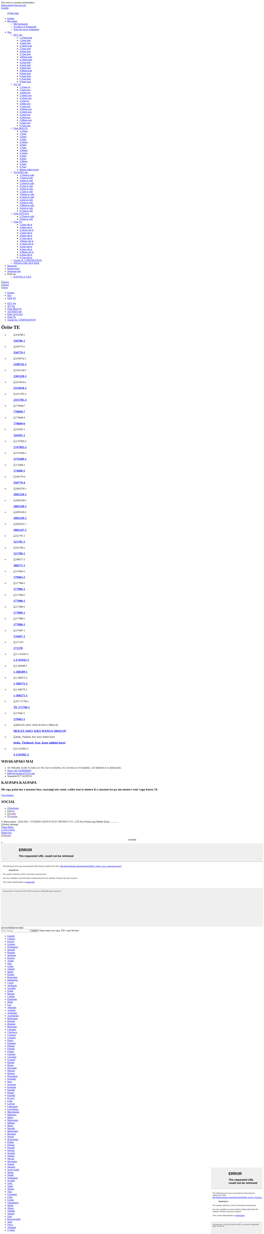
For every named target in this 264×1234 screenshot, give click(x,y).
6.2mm (23, 164)
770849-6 (19, 423)
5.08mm (24, 161)
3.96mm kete (26, 57)
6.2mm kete (25, 76)
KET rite (17, 35)
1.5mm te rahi (26, 178)
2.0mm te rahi (26, 180)
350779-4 (19, 482)
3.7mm (23, 147)
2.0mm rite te (26, 227)
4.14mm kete (26, 59)
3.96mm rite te (26, 241)
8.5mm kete (25, 81)
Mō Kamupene (20, 24)
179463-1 (19, 577)
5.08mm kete (26, 70)
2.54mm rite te (26, 230)
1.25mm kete (26, 37)
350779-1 (19, 352)
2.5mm (23, 139)
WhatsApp (6, 832)
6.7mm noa (25, 125)
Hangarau (12, 265)
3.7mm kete (25, 54)
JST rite (17, 84)
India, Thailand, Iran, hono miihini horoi (39, 742)
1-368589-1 (20, 671)
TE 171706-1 (21, 707)
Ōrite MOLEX (20, 128)
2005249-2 (20, 518)
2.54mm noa (26, 95)
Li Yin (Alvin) (8, 830)
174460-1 (19, 470)
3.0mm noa (25, 103)
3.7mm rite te (26, 238)
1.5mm (23, 134)
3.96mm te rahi (27, 194)
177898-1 (19, 624)
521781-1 (19, 541)
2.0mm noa (25, 92)
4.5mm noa (25, 117)
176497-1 (19, 636)
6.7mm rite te (26, 257)
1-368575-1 (20, 695)
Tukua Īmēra (7, 827)
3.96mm (24, 150)
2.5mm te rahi (26, 186)
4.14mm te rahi (27, 197)
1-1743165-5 (21, 660)
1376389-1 (20, 459)
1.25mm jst (25, 87)
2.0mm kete (25, 43)
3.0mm (23, 145)
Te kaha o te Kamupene (24, 26)
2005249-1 (20, 506)
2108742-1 (20, 364)
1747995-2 (20, 447)
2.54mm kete (26, 46)
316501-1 (19, 435)
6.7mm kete (25, 79)
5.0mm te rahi (26, 219)
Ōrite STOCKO (21, 213)
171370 (18, 648)
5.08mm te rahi (27, 205)
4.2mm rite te (26, 246)
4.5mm (23, 158)
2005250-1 (20, 494)
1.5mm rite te (26, 224)
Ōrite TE (17, 222)
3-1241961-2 (21, 754)
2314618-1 (20, 388)
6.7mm (23, 167)
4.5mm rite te (26, 249)
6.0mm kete (25, 73)
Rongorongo (13, 268)
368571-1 (19, 565)
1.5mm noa (25, 90)
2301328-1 (20, 376)
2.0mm (23, 136)
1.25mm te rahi (27, 175)
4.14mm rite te (26, 243)
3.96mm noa (26, 109)
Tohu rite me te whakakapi (26, 29)
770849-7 (19, 411)
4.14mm (24, 153)
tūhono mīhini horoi (29, 169)
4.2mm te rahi (26, 200)
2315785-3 (20, 399)
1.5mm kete (25, 40)
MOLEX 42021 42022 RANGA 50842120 (39, 731)
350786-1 (19, 340)
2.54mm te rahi (27, 183)
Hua (9, 32)
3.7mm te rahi (26, 191)
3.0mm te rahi (26, 189)
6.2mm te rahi (26, 208)
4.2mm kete (25, 62)
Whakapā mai (14, 271)
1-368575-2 (20, 683)
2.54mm (24, 142)
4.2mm (23, 156)
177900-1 (19, 600)
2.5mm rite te (26, 232)
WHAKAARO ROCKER (26, 263)
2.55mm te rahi (27, 216)
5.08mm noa (26, 120)
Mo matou (12, 21)
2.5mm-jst (24, 101)
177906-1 (19, 589)
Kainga (10, 18)
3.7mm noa (25, 106)
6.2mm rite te (26, 254)
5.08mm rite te (26, 252)
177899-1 (19, 612)
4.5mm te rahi (26, 202)
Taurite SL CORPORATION (27, 260)
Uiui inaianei (7, 795)
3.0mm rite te (26, 235)
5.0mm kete (25, 68)
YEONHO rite (20, 172)
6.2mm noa (25, 123)
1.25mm (24, 131)
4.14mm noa (26, 112)
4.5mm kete (25, 65)
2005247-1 (20, 530)
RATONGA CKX (22, 276)
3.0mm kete (25, 51)
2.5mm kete (25, 48)
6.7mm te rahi (26, 211)
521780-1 (19, 553)
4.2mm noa (25, 114)
